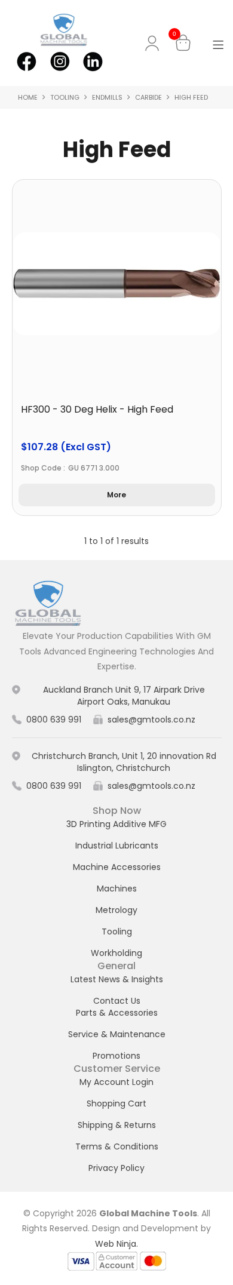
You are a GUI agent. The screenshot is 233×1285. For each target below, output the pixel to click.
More (116, 495)
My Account (154, 43)
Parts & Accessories (117, 1013)
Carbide (148, 97)
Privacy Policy (116, 1168)
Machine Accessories (117, 867)
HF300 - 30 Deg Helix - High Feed (97, 409)
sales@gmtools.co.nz (151, 719)
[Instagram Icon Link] (59, 60)
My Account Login (116, 1082)
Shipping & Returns (117, 1125)
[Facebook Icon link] (26, 60)
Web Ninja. (116, 1244)
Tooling (64, 97)
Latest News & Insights (116, 979)
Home (28, 97)
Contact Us (116, 1001)
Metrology (116, 910)
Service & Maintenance (116, 1034)
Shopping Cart (116, 1103)
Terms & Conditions (116, 1146)
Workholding (116, 953)
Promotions (116, 1056)
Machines (117, 888)
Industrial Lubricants (116, 845)
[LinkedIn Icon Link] (92, 60)
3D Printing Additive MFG (116, 824)
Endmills (107, 97)
